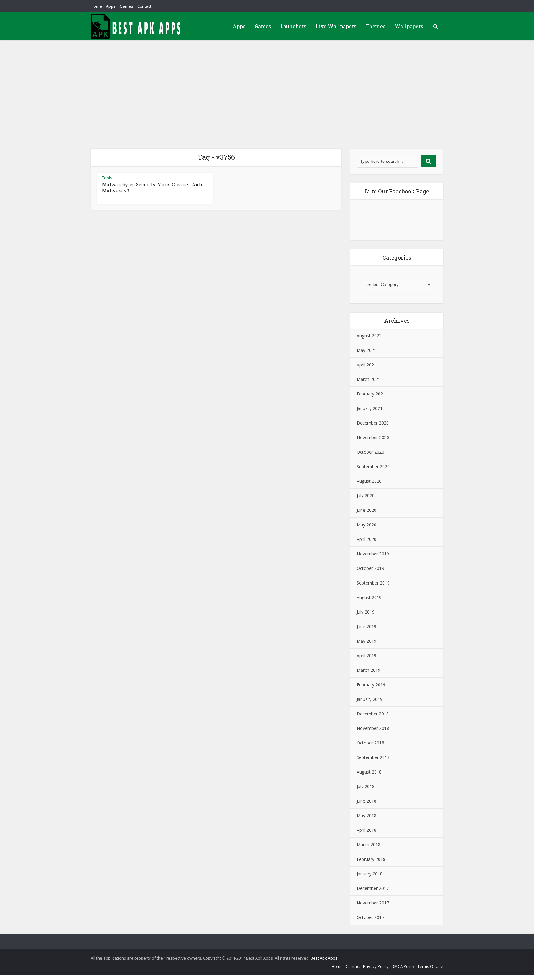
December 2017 (373, 888)
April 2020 (366, 539)
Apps (111, 6)
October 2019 (370, 568)
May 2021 (366, 350)
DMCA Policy (403, 966)
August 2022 (369, 336)
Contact (144, 6)
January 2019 (370, 699)
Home (96, 6)
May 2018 (366, 815)
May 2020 (366, 525)
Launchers (293, 26)
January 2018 (370, 874)
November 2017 (373, 903)
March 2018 (368, 845)
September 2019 (373, 583)
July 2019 (366, 612)
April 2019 (366, 655)
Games (126, 6)
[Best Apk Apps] (137, 26)
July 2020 (366, 495)
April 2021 (366, 365)
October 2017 (370, 917)
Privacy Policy (375, 966)
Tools (107, 177)
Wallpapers (409, 26)
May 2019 (366, 641)
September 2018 (373, 757)
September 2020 (373, 466)
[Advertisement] (267, 86)
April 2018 (366, 830)
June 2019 (366, 626)
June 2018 (366, 801)
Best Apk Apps (324, 958)
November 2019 (373, 554)
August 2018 (369, 772)
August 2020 (369, 481)
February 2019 (371, 685)
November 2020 (373, 437)
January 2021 (370, 408)
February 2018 (371, 859)
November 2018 (373, 728)
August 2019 (369, 597)
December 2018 (373, 714)
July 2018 (366, 786)
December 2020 (373, 423)
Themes (375, 26)
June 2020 (366, 510)
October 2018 (370, 743)
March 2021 (368, 379)
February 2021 (371, 394)
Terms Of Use (430, 966)
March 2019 (368, 670)
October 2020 (370, 452)
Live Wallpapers (336, 26)
